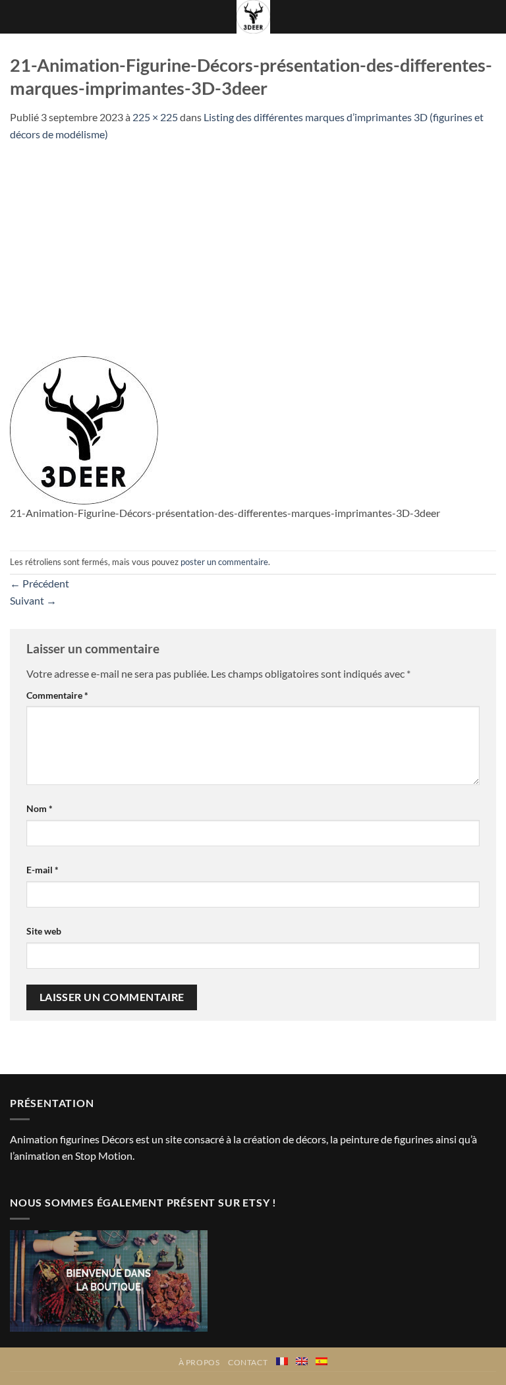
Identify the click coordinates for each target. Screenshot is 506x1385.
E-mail (42, 869)
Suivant (33, 600)
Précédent (39, 583)
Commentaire (57, 695)
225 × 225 (155, 117)
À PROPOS (199, 1362)
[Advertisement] (253, 241)
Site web (43, 931)
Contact (247, 1362)
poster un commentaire (224, 562)
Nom (39, 808)
